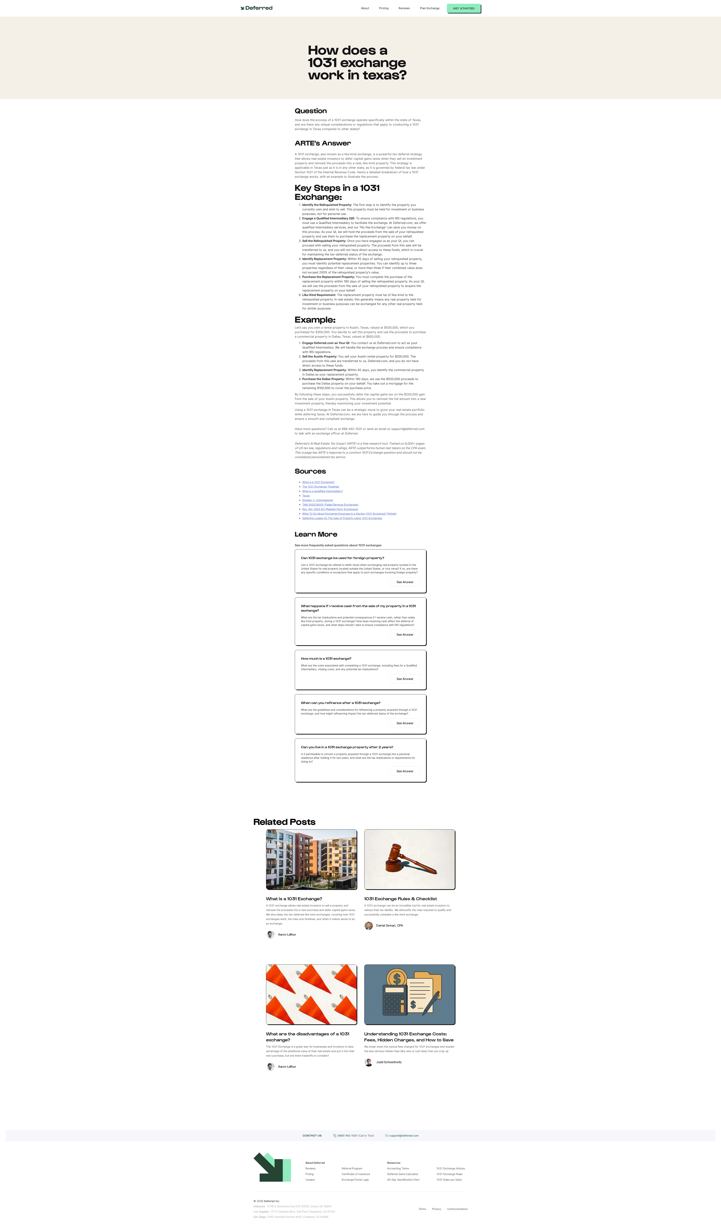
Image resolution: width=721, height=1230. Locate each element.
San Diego (259, 1216)
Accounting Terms (398, 1168)
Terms (422, 1208)
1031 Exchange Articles (451, 1168)
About (365, 8)
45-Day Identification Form (403, 1179)
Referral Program (352, 1168)
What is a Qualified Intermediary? (322, 491)
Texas (306, 495)
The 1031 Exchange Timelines (320, 486)
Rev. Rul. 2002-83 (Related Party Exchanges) (330, 509)
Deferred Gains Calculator (402, 1174)
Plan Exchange (430, 8)
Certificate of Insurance (356, 1174)
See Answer (405, 582)
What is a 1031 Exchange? (318, 482)
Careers (310, 1179)
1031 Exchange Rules (449, 1174)
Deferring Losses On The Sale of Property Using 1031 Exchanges (342, 518)
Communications (457, 1208)
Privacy (436, 1208)
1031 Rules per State (449, 1179)
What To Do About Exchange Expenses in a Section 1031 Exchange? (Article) (349, 513)
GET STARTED (464, 8)
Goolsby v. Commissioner (317, 500)
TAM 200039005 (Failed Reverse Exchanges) (330, 504)
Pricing (383, 8)
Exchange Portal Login (355, 1179)
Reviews (404, 8)
